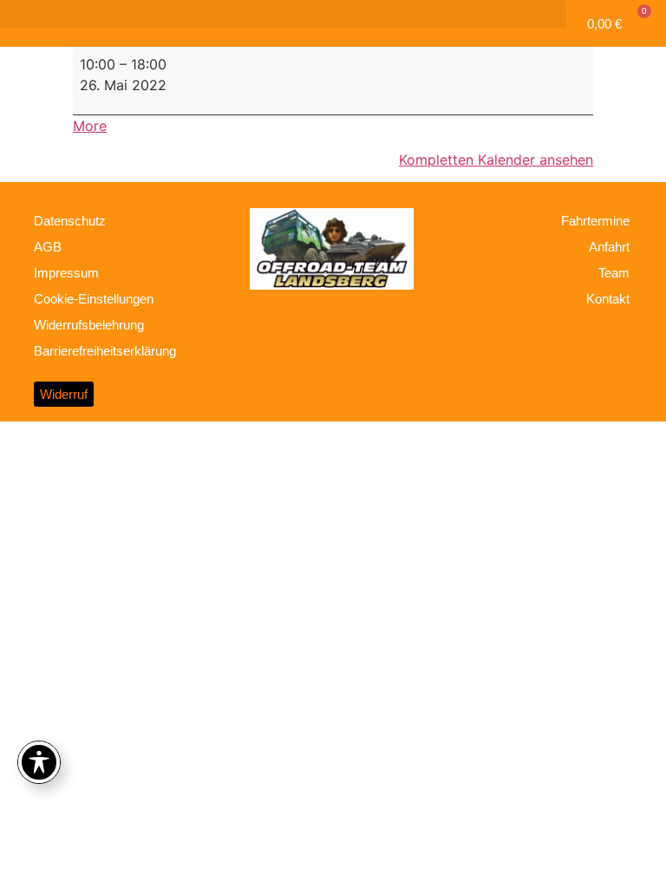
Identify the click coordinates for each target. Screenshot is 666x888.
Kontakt (608, 298)
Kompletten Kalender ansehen (496, 159)
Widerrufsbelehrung (89, 324)
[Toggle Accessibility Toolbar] (39, 762)
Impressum (66, 272)
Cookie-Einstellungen (93, 298)
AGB (48, 246)
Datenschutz (70, 220)
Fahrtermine (595, 220)
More (90, 125)
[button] (283, 14)
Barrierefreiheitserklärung (105, 350)
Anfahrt (609, 246)
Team (614, 272)
